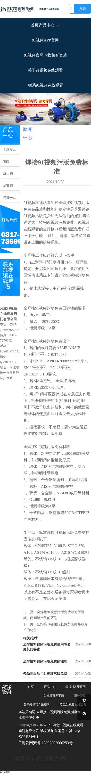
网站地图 (5, 772)
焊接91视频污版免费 (40, 758)
